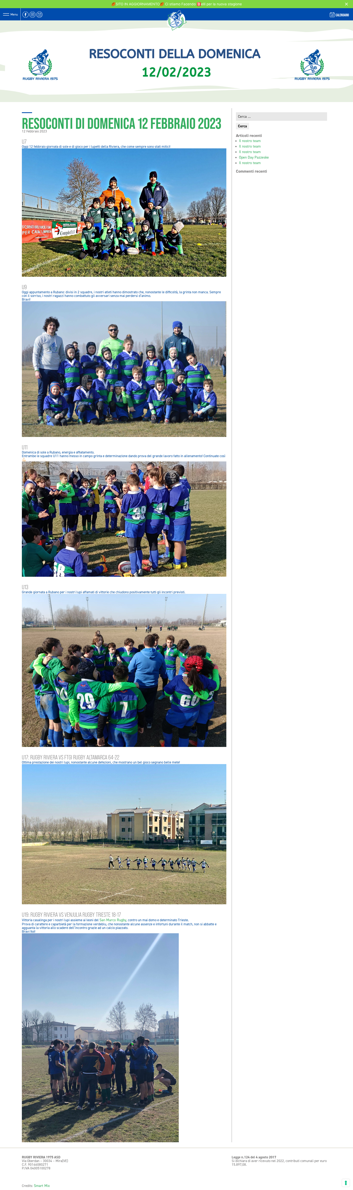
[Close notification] (346, 4)
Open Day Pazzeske (254, 157)
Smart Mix (42, 1185)
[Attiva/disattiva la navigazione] (6, 14)
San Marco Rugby (112, 920)
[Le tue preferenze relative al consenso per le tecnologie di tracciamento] (346, 1183)
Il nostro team (250, 140)
